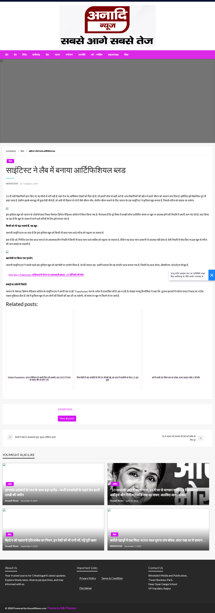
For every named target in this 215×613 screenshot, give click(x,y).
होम (6, 54)
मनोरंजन (69, 54)
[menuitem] (7, 54)
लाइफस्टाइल (113, 54)
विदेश (24, 54)
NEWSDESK (12, 183)
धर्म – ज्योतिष (96, 54)
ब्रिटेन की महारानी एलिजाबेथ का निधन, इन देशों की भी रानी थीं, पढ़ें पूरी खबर (50, 540)
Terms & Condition (112, 578)
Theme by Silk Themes (61, 608)
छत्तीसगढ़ (36, 54)
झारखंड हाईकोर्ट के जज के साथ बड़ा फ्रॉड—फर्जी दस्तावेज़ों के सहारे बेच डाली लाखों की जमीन (52, 492)
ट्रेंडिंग (115, 484)
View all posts (67, 418)
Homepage (11, 151)
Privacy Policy (87, 578)
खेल (47, 54)
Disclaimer (85, 588)
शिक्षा (126, 54)
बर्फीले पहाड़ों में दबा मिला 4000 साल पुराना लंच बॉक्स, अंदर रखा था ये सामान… (157, 540)
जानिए (10, 484)
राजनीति (81, 54)
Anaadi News (12, 500)
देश (15, 54)
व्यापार (57, 54)
